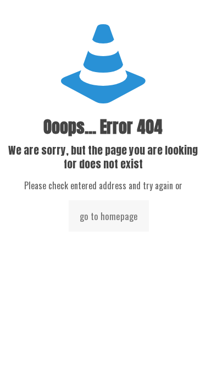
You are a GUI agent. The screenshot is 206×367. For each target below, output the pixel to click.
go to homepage (109, 216)
